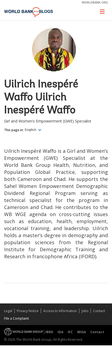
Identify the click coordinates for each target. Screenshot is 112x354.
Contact (99, 311)
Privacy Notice (28, 311)
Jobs (85, 311)
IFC (70, 332)
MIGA (81, 332)
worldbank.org (95, 2)
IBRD (49, 332)
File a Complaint (16, 318)
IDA (60, 332)
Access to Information (60, 311)
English (31, 130)
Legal (8, 311)
